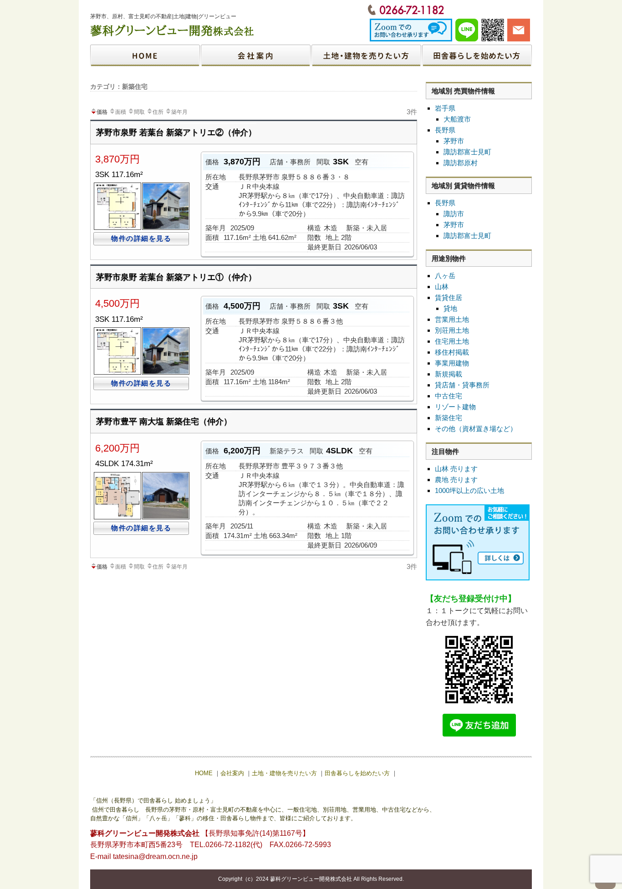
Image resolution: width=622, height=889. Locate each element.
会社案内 (256, 55)
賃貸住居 (448, 297)
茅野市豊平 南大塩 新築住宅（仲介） (164, 421)
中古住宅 (448, 396)
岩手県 (445, 108)
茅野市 (454, 141)
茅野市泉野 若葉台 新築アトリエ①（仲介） (176, 277)
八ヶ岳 (445, 275)
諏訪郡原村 (461, 163)
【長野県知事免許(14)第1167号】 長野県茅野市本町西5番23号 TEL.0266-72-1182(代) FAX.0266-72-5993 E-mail (210, 844)
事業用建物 (452, 363)
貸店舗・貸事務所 (462, 385)
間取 (139, 112)
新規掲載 (448, 374)
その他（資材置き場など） (476, 428)
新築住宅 (448, 418)
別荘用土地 (452, 330)
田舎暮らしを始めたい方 (476, 55)
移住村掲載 (452, 352)
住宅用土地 (452, 341)
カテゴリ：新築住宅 (119, 86)
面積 (120, 112)
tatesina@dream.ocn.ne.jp (155, 856)
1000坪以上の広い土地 (469, 490)
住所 (158, 112)
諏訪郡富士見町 (467, 152)
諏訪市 (454, 214)
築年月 (179, 112)
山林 (442, 286)
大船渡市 (457, 119)
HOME (145, 55)
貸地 (450, 308)
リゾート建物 (455, 407)
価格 (102, 112)
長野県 (445, 130)
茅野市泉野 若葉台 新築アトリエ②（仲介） (176, 132)
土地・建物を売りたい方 (366, 55)
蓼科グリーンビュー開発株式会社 (311, 879)
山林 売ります (456, 468)
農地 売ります (456, 479)
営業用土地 (452, 319)
